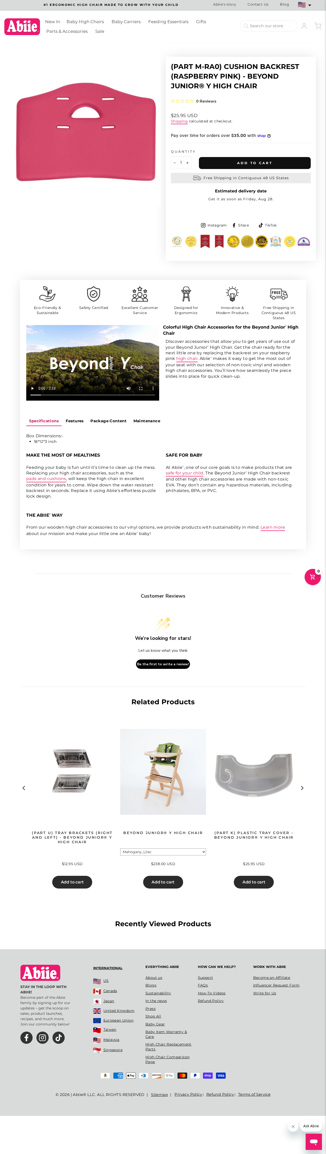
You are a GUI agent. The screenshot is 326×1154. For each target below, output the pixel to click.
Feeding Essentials (168, 21)
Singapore (113, 1050)
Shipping (179, 121)
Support (205, 978)
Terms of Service (254, 1094)
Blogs (150, 985)
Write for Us (264, 993)
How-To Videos (212, 993)
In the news (156, 1001)
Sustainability (158, 993)
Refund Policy (211, 1001)
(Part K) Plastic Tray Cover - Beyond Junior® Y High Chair (254, 835)
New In (52, 21)
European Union (118, 1020)
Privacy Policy (188, 1094)
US (106, 981)
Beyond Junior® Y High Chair (163, 833)
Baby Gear (155, 1024)
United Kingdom (119, 1011)
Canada (110, 991)
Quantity (183, 151)
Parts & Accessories (67, 31)
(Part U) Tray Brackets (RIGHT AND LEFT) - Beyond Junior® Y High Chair (72, 837)
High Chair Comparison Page (167, 1059)
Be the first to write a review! (163, 664)
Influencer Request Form (276, 985)
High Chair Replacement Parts (168, 1046)
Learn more (273, 527)
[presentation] (24, 788)
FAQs (203, 985)
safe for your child (184, 473)
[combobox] (268, 26)
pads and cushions (46, 478)
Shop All (153, 1016)
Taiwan (109, 1030)
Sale (99, 31)
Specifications (44, 420)
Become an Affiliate (271, 978)
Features (75, 420)
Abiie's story (224, 4)
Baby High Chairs (85, 21)
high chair (187, 358)
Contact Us (258, 4)
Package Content (108, 420)
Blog (284, 4)
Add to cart (72, 882)
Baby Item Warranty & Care (166, 1034)
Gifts (201, 21)
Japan (108, 1001)
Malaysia (111, 1040)
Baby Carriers (126, 21)
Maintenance (146, 420)
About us (153, 978)
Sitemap (159, 1094)
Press (150, 1009)
